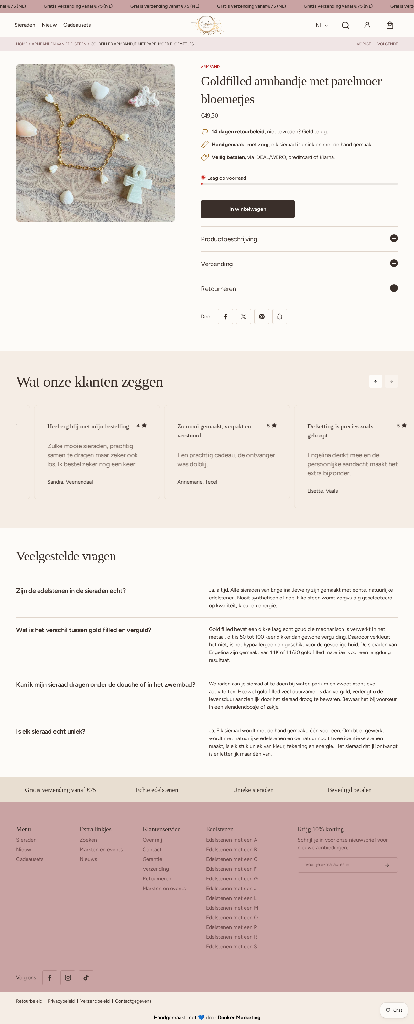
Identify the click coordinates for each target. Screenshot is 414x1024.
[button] (24, 25)
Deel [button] (206, 316)
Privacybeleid (61, 1001)
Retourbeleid (29, 1001)
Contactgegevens (133, 1001)
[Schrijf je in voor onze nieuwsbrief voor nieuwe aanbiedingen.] (387, 865)
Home (21, 44)
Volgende (387, 44)
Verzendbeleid (95, 1001)
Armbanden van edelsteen (59, 44)
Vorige (364, 44)
